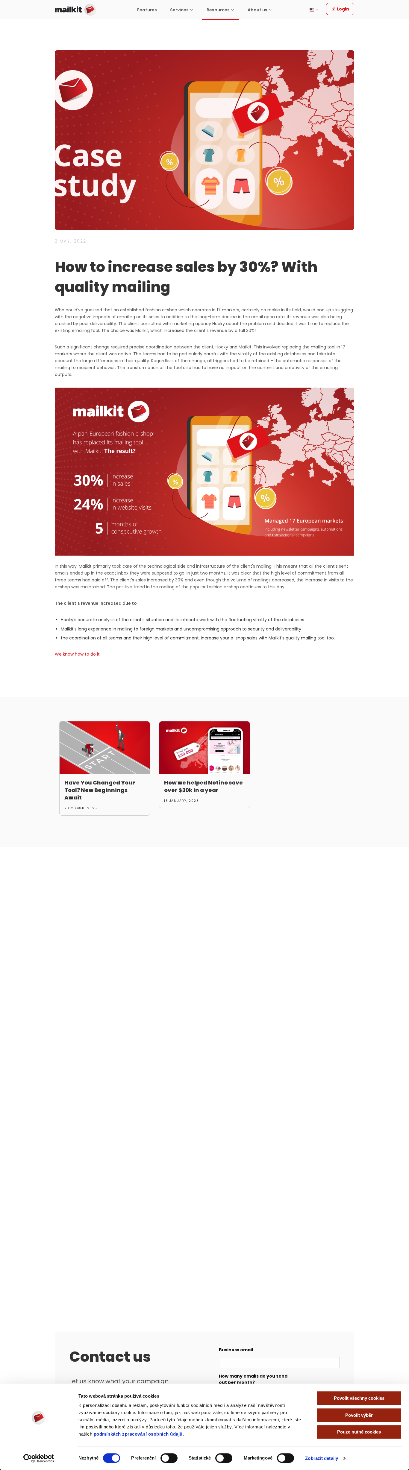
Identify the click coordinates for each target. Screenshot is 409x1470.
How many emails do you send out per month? (253, 1379)
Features (147, 10)
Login (342, 9)
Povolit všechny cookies (359, 1398)
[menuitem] (147, 9)
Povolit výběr (359, 1415)
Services (179, 10)
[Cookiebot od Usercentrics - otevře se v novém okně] (39, 1458)
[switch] (169, 1458)
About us (257, 10)
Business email (236, 1350)
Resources (218, 10)
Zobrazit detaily (321, 1458)
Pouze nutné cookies (359, 1431)
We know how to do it (77, 654)
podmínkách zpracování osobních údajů (138, 1434)
